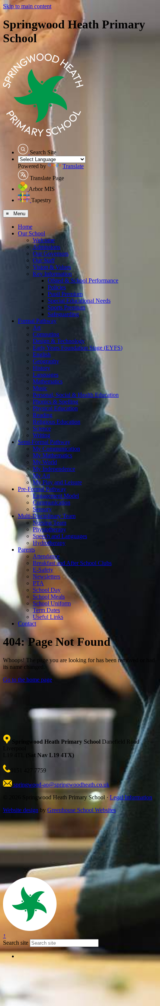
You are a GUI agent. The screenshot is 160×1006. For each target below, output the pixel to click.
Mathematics (48, 381)
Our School (31, 233)
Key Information (52, 274)
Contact (27, 623)
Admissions (46, 247)
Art (37, 327)
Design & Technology (59, 341)
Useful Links (48, 617)
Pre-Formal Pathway (42, 489)
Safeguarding (63, 314)
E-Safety (43, 570)
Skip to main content (27, 6)
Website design (20, 810)
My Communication (56, 448)
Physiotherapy (49, 529)
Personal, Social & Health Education (76, 395)
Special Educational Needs (79, 300)
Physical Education (55, 408)
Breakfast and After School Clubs (72, 563)
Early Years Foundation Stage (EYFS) (77, 348)
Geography (46, 361)
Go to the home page (27, 679)
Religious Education (56, 422)
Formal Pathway (37, 321)
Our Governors (50, 253)
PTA (38, 583)
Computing (46, 334)
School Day (47, 590)
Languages (45, 374)
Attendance (46, 556)
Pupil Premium (65, 294)
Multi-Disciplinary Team (47, 516)
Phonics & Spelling (55, 401)
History (41, 368)
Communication (51, 502)
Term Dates (46, 610)
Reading (42, 415)
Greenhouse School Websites (81, 810)
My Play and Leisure (57, 482)
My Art (41, 475)
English (42, 354)
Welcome (44, 240)
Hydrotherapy (49, 543)
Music (40, 388)
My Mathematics (52, 455)
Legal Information (131, 797)
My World (45, 462)
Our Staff (44, 260)
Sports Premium (66, 307)
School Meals (49, 596)
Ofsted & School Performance (83, 280)
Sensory (42, 509)
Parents (26, 549)
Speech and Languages (60, 536)
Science (42, 428)
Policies (57, 287)
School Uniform (52, 603)
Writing (41, 435)
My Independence (54, 469)
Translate (73, 166)
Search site (15, 942)
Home (25, 226)
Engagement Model (56, 496)
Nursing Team (49, 522)
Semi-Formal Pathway (44, 442)
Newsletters (46, 576)
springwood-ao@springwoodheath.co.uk (60, 784)
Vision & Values (52, 267)
